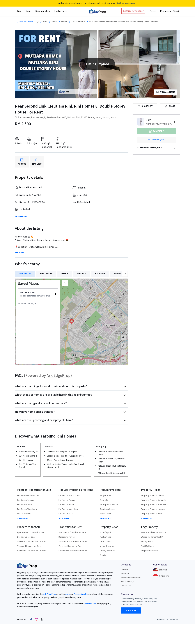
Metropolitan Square (109, 504)
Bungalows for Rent (67, 537)
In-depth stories (107, 546)
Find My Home (147, 546)
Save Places (25, 273)
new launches (90, 603)
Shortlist (147, 106)
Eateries (118, 273)
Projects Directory (149, 550)
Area (67, 594)
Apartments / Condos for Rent (72, 532)
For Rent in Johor (66, 504)
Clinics (64, 273)
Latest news (105, 541)
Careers (124, 569)
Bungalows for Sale (26, 537)
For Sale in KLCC (24, 513)
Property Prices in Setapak (153, 500)
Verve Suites (105, 513)
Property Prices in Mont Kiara (154, 504)
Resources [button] (165, 11)
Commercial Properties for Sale (31, 550)
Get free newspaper (125, 3)
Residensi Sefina (107, 509)
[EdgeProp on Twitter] (42, 619)
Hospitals (99, 273)
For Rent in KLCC (65, 513)
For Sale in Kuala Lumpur (28, 495)
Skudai (64, 21)
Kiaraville (104, 500)
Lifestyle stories (107, 550)
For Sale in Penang (25, 500)
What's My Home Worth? (152, 537)
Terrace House (78, 21)
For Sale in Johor (24, 504)
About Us (125, 573)
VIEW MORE (22, 518)
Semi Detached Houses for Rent (73, 541)
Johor (54, 21)
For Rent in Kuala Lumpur (69, 495)
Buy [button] (19, 11)
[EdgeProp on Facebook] (31, 619)
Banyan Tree (105, 495)
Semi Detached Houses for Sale (31, 541)
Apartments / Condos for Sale (30, 532)
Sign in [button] (176, 11)
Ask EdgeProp (59, 375)
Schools (81, 273)
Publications (105, 537)
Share (172, 106)
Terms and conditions (131, 577)
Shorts (103, 555)
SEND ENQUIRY (159, 139)
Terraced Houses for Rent (70, 546)
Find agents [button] (60, 11)
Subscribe (131, 610)
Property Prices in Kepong (153, 509)
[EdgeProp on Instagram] (36, 619)
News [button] (153, 11)
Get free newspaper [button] (133, 11)
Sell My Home (147, 541)
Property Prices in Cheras (152, 495)
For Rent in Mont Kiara (68, 509)
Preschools (45, 273)
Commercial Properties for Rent (73, 550)
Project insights (80, 594)
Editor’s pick (105, 532)
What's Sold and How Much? (153, 532)
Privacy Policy (127, 581)
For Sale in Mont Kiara (27, 509)
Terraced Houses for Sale (29, 546)
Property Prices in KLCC (152, 513)
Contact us (126, 585)
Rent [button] (28, 11)
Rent (45, 21)
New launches (42, 11)
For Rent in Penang (67, 500)
